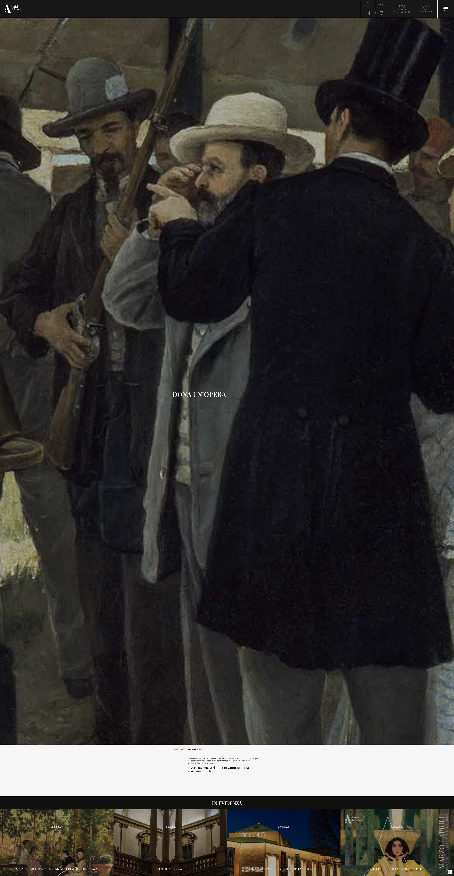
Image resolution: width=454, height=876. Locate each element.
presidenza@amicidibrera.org (200, 763)
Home (176, 749)
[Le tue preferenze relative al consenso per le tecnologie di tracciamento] (450, 872)
